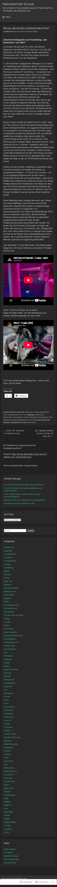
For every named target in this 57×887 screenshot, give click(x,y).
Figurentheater (10, 649)
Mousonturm (18, 417)
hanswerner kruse (18, 4)
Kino (5, 690)
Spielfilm (7, 802)
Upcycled (8, 829)
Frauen (7, 663)
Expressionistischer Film (13, 636)
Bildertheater (9, 595)
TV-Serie (7, 825)
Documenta (8, 629)
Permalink (31, 422)
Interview (7, 673)
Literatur (7, 730)
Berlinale (7, 585)
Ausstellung (8, 568)
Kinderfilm (8, 686)
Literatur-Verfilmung (12, 737)
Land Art (7, 720)
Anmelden (8, 852)
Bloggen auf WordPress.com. (14, 879)
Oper (6, 764)
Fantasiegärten (10, 639)
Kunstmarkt (8, 710)
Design (7, 625)
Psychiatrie (8, 778)
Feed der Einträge (11, 856)
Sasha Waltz (9, 788)
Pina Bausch (9, 775)
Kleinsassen (8, 693)
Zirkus (6, 832)
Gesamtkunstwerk (11, 669)
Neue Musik (8, 761)
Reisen (6, 785)
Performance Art (10, 771)
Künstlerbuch (9, 680)
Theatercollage (10, 822)
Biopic (6, 602)
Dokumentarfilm (10, 632)
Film (25, 415)
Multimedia (8, 748)
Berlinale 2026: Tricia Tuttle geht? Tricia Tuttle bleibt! (24, 500)
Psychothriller (9, 781)
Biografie (7, 598)
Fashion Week (9, 646)
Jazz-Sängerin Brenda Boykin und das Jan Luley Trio (44, 433)
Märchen (7, 741)
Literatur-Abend (10, 734)
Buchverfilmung (10, 608)
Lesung (7, 724)
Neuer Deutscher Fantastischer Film (38, 417)
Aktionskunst (9, 547)
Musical (7, 754)
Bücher (7, 578)
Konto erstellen (10, 849)
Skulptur (7, 792)
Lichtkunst (8, 727)
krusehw (34, 31)
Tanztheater (8, 812)
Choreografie (9, 612)
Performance (9, 768)
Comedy (7, 622)
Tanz (6, 809)
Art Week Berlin (10, 561)
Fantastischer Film (15, 415)
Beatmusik (8, 581)
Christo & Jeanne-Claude (13, 615)
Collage (7, 619)
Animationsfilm (10, 554)
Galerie (7, 666)
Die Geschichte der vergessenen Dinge (19, 503)
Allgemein (29, 412)
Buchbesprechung (11, 605)
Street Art (7, 805)
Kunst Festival (9, 707)
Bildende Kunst (10, 591)
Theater (7, 815)
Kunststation (9, 714)
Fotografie (8, 659)
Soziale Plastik (9, 795)
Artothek (7, 564)
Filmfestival (8, 656)
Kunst (6, 703)
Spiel (6, 798)
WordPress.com (10, 863)
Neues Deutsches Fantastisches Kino (17, 420)
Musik (6, 758)
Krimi (6, 700)
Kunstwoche (9, 717)
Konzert (7, 697)
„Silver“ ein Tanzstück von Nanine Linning (13, 432)
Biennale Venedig (11, 588)
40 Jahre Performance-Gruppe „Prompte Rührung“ (24, 485)
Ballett (6, 571)
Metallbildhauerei (11, 744)
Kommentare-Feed (11, 859)
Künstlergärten (10, 683)
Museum (7, 751)
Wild (35, 420)
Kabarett (7, 676)
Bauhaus (7, 574)
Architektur (8, 558)
